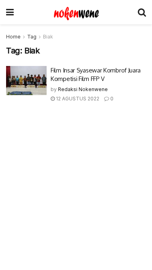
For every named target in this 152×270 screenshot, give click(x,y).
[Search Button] (142, 12)
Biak (48, 37)
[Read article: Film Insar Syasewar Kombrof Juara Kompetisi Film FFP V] (26, 80)
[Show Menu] (10, 12)
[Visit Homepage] (76, 12)
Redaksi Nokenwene (83, 89)
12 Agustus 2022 (77, 99)
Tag (31, 37)
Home (13, 37)
